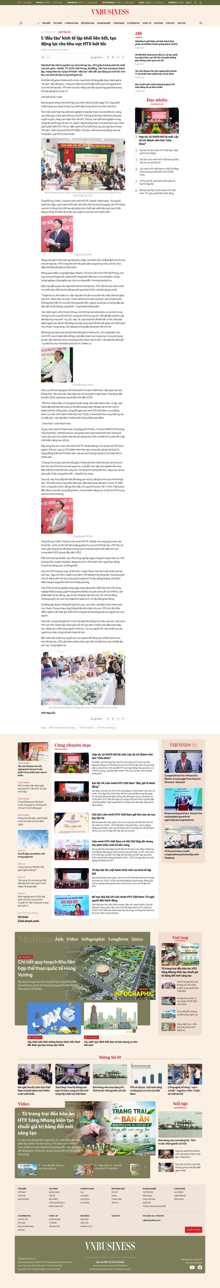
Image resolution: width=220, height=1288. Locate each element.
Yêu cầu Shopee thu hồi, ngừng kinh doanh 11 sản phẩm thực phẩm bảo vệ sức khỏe (156, 72)
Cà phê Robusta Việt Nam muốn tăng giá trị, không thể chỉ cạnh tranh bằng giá (32, 804)
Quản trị (147, 1202)
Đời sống (158, 23)
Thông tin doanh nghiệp (154, 1206)
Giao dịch (85, 1199)
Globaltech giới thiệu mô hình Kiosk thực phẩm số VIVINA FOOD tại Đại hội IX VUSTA (156, 42)
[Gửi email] (118, 57)
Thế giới (21, 1195)
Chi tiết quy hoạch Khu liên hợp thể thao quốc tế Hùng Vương (47, 968)
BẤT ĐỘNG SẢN (118, 1188)
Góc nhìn (84, 1202)
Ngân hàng (54, 1192)
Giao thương (149, 1199)
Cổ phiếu (84, 1195)
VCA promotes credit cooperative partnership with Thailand (181, 854)
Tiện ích (115, 1202)
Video (72, 939)
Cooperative (133, 23)
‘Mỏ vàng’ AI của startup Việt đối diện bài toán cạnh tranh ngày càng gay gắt (32, 883)
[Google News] (96, 57)
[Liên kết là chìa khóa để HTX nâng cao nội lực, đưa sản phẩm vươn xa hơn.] (83, 650)
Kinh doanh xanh (28, 921)
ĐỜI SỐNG (84, 1216)
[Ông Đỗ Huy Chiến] (57, 217)
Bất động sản (87, 23)
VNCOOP (116, 1216)
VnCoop (181, 23)
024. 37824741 (157, 1216)
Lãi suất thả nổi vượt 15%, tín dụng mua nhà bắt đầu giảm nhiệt (188, 1167)
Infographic (93, 939)
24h (82, 1192)
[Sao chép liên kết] (123, 57)
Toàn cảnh (117, 1199)
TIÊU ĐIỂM (22, 1188)
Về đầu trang (193, 1230)
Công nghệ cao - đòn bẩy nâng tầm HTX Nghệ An (187, 1027)
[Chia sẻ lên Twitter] (113, 57)
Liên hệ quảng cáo (152, 1220)
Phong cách (86, 1226)
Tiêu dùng (147, 1195)
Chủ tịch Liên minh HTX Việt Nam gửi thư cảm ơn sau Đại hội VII (159, 161)
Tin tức (115, 1192)
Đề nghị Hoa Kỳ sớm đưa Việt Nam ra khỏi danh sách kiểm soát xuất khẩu (34, 1090)
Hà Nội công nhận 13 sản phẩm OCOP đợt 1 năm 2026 (187, 1001)
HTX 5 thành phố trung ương (62, 727)
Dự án (114, 1195)
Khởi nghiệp (55, 1219)
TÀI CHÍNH (53, 1188)
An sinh (21, 1230)
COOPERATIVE (24, 1216)
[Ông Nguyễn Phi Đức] (57, 499)
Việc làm (84, 1223)
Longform (118, 939)
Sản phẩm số (180, 1195)
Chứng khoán (71, 23)
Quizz (137, 939)
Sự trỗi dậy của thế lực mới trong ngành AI (31, 855)
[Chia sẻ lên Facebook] (108, 57)
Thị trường (148, 1192)
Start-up (146, 23)
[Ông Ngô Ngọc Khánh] (57, 348)
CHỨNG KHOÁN (87, 1188)
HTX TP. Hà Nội (86, 727)
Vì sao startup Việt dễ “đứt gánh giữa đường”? (31, 868)
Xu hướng (178, 1192)
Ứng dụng (179, 1199)
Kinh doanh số (56, 1206)
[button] (145, 1167)
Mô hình (23, 917)
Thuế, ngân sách (57, 1202)
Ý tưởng (53, 1223)
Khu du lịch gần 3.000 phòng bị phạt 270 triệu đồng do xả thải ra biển (155, 85)
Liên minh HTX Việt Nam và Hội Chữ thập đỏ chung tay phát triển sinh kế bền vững (159, 171)
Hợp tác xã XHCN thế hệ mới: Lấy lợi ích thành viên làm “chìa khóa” (158, 140)
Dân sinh (84, 1219)
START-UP (53, 1216)
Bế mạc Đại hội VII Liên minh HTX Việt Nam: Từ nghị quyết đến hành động (158, 192)
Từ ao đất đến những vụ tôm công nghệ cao (187, 1013)
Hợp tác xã (64, 32)
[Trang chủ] (38, 23)
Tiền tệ (52, 1195)
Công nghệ (118, 23)
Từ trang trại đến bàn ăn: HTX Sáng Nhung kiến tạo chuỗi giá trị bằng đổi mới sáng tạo (179, 972)
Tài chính (57, 23)
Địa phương (23, 1199)
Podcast (170, 23)
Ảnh (59, 939)
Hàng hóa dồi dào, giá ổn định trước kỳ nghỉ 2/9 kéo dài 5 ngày (33, 821)
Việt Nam (22, 1192)
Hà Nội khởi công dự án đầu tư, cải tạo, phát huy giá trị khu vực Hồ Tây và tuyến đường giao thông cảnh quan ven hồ (156, 57)
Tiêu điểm (46, 23)
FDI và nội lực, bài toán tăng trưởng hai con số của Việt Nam (146, 1090)
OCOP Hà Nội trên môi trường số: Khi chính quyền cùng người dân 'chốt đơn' (187, 986)
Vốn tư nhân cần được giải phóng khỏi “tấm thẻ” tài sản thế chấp (32, 788)
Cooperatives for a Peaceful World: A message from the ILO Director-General (182, 779)
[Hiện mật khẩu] (135, 596)
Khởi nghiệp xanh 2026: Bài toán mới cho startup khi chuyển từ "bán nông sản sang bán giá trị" (33, 901)
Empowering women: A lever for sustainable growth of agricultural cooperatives (183, 816)
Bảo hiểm (53, 1199)
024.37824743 (196, 1263)
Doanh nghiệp (104, 23)
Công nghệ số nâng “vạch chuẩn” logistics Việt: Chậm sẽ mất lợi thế (184, 1090)
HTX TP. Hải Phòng (106, 727)
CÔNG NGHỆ (179, 1188)
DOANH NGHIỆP (149, 1188)
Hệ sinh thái (54, 1226)
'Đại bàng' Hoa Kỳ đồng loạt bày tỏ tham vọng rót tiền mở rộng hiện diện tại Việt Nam (71, 1090)
